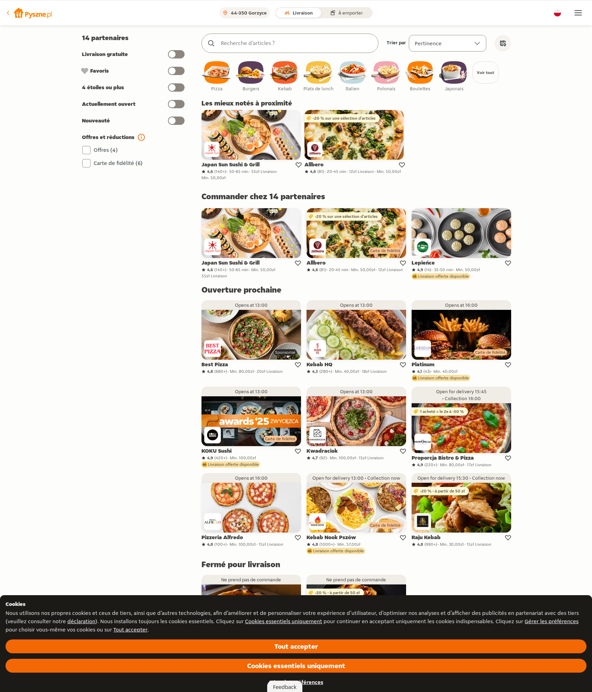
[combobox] (297, 43)
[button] (29, 12)
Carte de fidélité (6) (118, 163)
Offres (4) (106, 150)
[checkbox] (217, 76)
